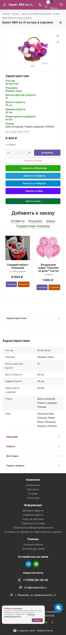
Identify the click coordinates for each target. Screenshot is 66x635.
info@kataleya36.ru (35, 587)
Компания (33, 479)
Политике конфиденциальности (19, 615)
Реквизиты (33, 485)
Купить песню (33, 201)
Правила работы (33, 514)
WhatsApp (36, 564)
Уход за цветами (33, 519)
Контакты (33, 489)
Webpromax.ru (45, 630)
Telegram (28, 564)
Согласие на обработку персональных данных (33, 531)
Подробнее (12, 284)
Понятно (37, 620)
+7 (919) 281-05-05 (35, 580)
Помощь (33, 539)
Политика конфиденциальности (33, 527)
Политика (33, 497)
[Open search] (61, 5)
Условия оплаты (33, 544)
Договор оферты (33, 510)
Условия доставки (33, 548)
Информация (33, 505)
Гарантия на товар (33, 523)
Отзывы (33, 493)
